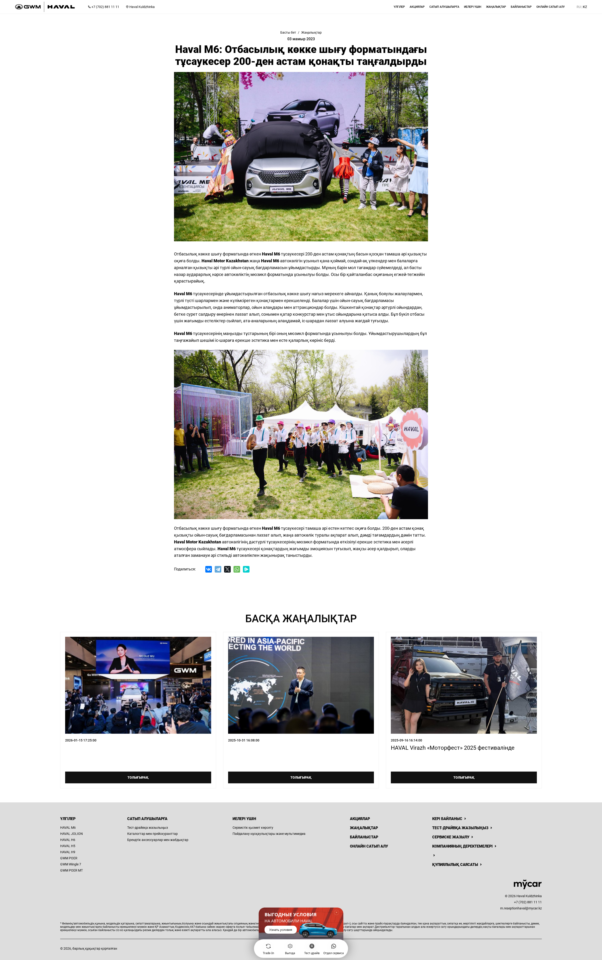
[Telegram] (218, 569)
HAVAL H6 (67, 840)
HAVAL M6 (68, 827)
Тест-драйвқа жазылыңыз (147, 827)
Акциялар (360, 819)
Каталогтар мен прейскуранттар (152, 834)
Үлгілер (67, 819)
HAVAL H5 (67, 846)
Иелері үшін (244, 819)
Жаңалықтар (364, 828)
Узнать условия (280, 930)
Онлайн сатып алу (369, 846)
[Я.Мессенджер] (246, 569)
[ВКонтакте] (208, 569)
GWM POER (68, 858)
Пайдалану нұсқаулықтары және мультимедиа (269, 834)
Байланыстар (364, 837)
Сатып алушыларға (147, 819)
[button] (399, 7)
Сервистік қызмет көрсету (253, 827)
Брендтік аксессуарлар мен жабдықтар (157, 840)
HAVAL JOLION (71, 834)
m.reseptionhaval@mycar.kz (521, 908)
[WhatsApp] (237, 569)
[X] (227, 569)
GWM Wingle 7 (70, 864)
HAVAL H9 (67, 852)
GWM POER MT (71, 870)
